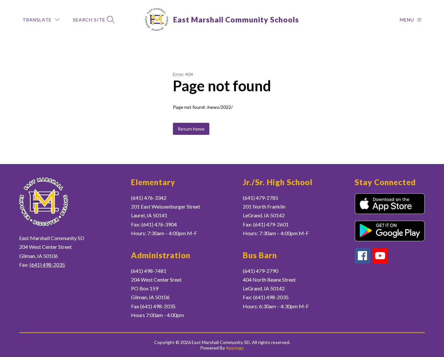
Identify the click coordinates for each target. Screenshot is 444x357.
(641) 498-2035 (47, 264)
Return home (191, 129)
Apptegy (235, 348)
